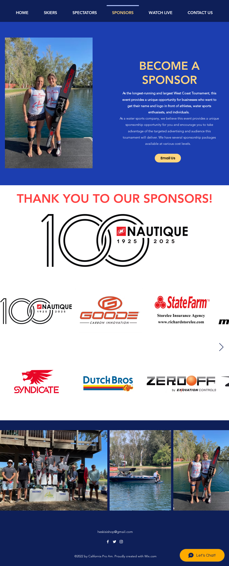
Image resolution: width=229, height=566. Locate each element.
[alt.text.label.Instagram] (121, 541)
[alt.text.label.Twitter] (114, 541)
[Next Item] (221, 347)
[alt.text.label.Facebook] (108, 541)
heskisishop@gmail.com (115, 532)
